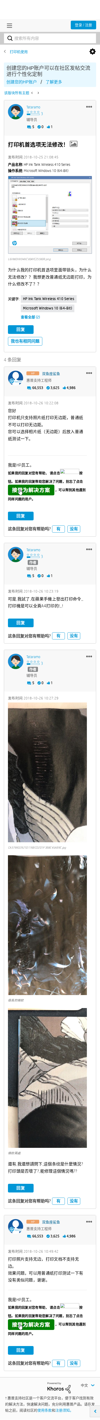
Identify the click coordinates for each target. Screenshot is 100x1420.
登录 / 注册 (83, 25)
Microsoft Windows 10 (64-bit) (47, 308)
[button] (89, 107)
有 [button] (58, 529)
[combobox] (50, 38)
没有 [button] (74, 529)
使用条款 (44, 1410)
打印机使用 (19, 51)
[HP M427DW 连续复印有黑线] (37, 93)
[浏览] (8, 25)
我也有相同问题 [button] (25, 341)
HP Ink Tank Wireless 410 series (48, 298)
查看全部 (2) (30, 317)
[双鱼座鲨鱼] (15, 378)
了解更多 (54, 82)
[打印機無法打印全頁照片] (32, 93)
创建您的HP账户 (21, 82)
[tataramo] (15, 111)
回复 (20, 329)
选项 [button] (92, 51)
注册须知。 (64, 1410)
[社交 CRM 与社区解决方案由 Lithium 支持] (59, 1387)
